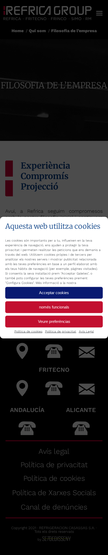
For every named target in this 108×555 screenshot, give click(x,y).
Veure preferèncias (54, 321)
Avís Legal (86, 331)
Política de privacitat (60, 331)
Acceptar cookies (54, 292)
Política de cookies (28, 331)
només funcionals (54, 307)
